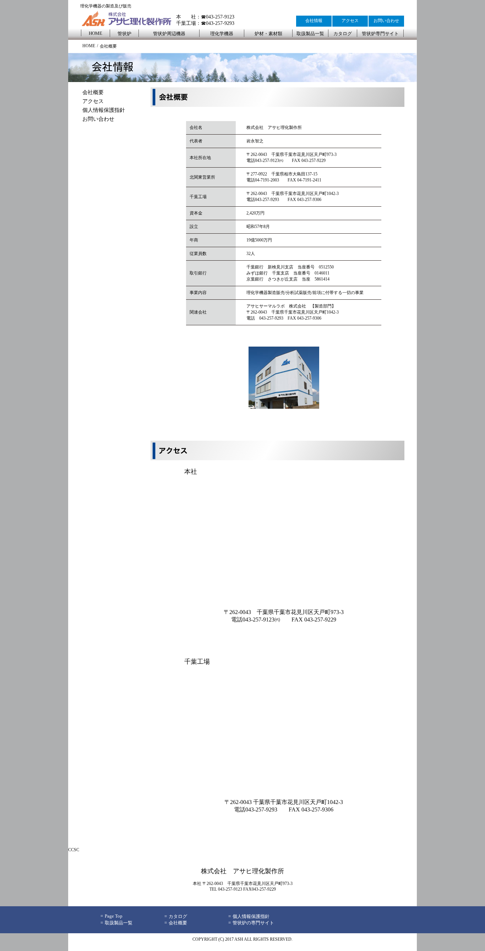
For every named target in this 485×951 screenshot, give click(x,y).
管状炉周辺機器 (169, 33)
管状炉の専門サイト (253, 922)
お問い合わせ (386, 20)
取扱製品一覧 (310, 33)
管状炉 (124, 33)
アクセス (350, 20)
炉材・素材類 (268, 33)
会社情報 (313, 20)
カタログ (342, 33)
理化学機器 (221, 33)
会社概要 (93, 92)
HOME (95, 33)
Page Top (113, 916)
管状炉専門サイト (380, 33)
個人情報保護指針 (103, 110)
